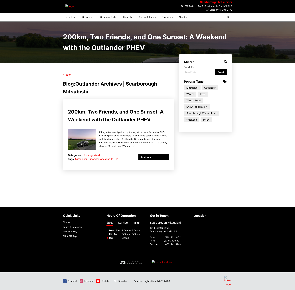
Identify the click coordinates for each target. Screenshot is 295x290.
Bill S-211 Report (71, 236)
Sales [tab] (109, 222)
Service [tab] (123, 222)
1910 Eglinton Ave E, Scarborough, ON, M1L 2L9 (208, 6)
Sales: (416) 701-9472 (221, 9)
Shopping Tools (108, 17)
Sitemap (67, 222)
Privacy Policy (70, 231)
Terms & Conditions (72, 227)
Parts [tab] (136, 222)
